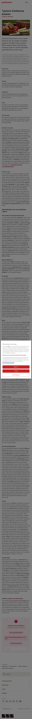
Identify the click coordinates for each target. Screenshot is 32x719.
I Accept (16, 370)
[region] (16, 359)
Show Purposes (15, 374)
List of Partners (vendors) (8, 362)
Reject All (16, 367)
